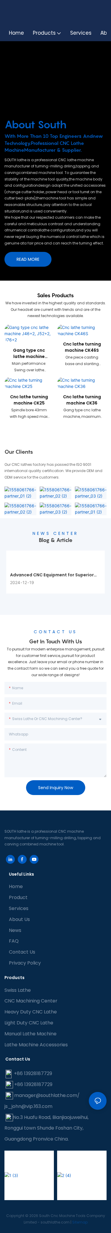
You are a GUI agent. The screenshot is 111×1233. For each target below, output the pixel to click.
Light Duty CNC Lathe (28, 1022)
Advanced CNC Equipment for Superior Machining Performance (52, 575)
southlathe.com (55, 1222)
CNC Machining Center (30, 1000)
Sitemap (80, 1222)
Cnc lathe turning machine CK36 (82, 400)
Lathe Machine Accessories (36, 1044)
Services (18, 908)
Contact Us (22, 952)
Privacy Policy (25, 962)
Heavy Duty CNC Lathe (30, 1011)
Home (16, 886)
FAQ (14, 941)
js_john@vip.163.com (28, 1106)
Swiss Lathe (17, 990)
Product (18, 897)
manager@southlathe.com (45, 1095)
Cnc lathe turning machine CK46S (82, 347)
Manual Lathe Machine (30, 1033)
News (15, 930)
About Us (19, 919)
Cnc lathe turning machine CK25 (29, 400)
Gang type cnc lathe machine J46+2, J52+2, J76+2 (29, 353)
